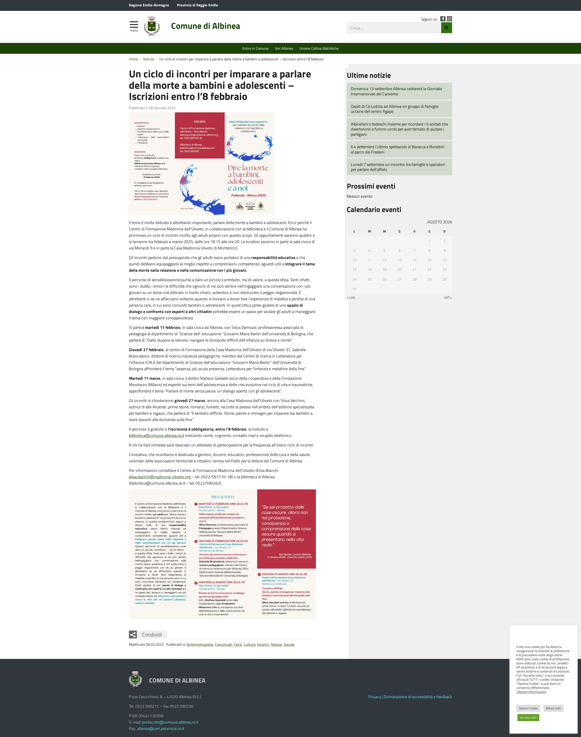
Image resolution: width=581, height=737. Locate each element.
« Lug (351, 297)
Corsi (238, 644)
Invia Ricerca (446, 27)
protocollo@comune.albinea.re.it (170, 722)
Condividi (152, 634)
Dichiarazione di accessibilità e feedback (418, 696)
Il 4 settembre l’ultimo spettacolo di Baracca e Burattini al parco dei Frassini (397, 149)
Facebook (443, 18)
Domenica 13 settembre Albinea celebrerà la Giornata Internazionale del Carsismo (396, 91)
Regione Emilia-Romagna (149, 4)
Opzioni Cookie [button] (528, 708)
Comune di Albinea (205, 25)
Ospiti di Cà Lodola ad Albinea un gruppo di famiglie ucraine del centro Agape (394, 109)
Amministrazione (200, 644)
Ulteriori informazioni (531, 692)
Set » (448, 297)
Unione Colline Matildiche (319, 48)
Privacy (374, 696)
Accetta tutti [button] (528, 717)
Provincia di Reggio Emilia (197, 4)
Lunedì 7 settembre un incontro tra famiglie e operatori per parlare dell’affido (398, 167)
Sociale (289, 644)
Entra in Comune (255, 48)
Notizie (276, 644)
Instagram (449, 18)
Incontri (263, 644)
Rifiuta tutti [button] (553, 708)
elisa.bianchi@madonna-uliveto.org (160, 476)
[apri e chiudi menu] (133, 24)
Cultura (249, 644)
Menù (134, 30)
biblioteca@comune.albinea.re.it (156, 435)
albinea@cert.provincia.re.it (160, 728)
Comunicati (223, 644)
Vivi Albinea (284, 48)
